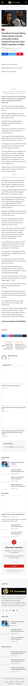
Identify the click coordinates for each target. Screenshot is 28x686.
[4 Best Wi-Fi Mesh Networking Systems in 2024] (5, 471)
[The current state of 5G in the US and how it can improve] (5, 661)
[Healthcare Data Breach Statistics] (14, 376)
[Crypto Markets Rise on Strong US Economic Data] (14, 398)
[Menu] (2, 2)
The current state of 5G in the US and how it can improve (18, 661)
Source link (4, 329)
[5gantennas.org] (14, 2)
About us (11, 681)
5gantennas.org (9, 48)
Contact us (17, 681)
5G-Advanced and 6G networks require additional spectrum (17, 534)
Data (3, 29)
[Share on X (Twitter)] (12, 54)
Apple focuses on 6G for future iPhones (13, 514)
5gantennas (21, 678)
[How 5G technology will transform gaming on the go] (5, 669)
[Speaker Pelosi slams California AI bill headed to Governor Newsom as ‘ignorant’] (5, 486)
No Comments (6, 50)
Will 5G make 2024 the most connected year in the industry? (18, 653)
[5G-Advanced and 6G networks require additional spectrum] (5, 534)
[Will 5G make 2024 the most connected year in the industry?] (5, 653)
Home (6, 681)
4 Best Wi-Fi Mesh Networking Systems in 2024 (17, 471)
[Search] (26, 2)
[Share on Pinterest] (19, 54)
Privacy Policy (13, 571)
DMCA (23, 681)
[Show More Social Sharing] (25, 54)
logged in (12, 447)
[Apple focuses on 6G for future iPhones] (14, 504)
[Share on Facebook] (5, 54)
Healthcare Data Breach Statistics (10, 385)
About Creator (19, 683)
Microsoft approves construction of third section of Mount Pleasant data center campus (12, 432)
